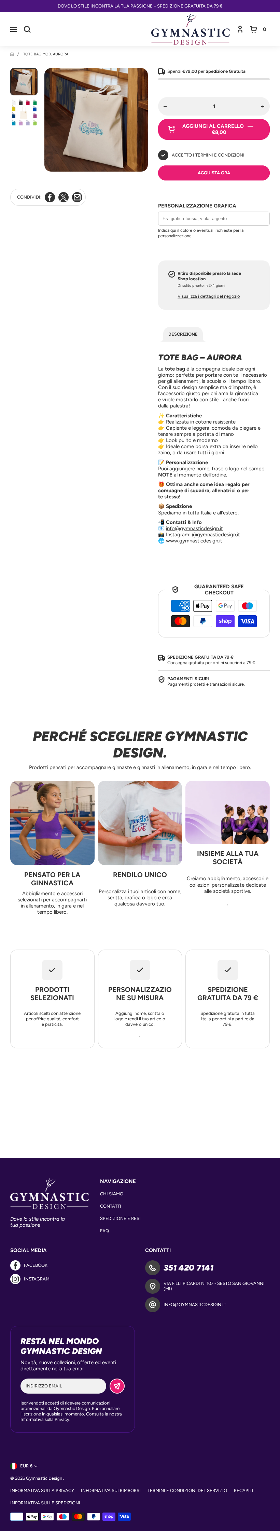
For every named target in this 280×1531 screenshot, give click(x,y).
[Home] (12, 54)
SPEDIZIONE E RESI (120, 1218)
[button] (13, 29)
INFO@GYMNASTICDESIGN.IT (195, 1304)
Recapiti (243, 1490)
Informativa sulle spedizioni (45, 1502)
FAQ (104, 1230)
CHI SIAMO (111, 1193)
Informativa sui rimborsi (111, 1490)
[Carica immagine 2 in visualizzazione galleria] (24, 112)
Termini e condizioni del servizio (187, 1490)
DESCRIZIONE (183, 334)
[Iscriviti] (117, 1386)
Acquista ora (214, 172)
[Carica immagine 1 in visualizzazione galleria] (24, 81)
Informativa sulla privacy (42, 1490)
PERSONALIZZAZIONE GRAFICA (197, 206)
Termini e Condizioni (219, 155)
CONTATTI (110, 1206)
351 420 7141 (188, 1268)
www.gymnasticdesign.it (194, 541)
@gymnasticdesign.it (216, 535)
